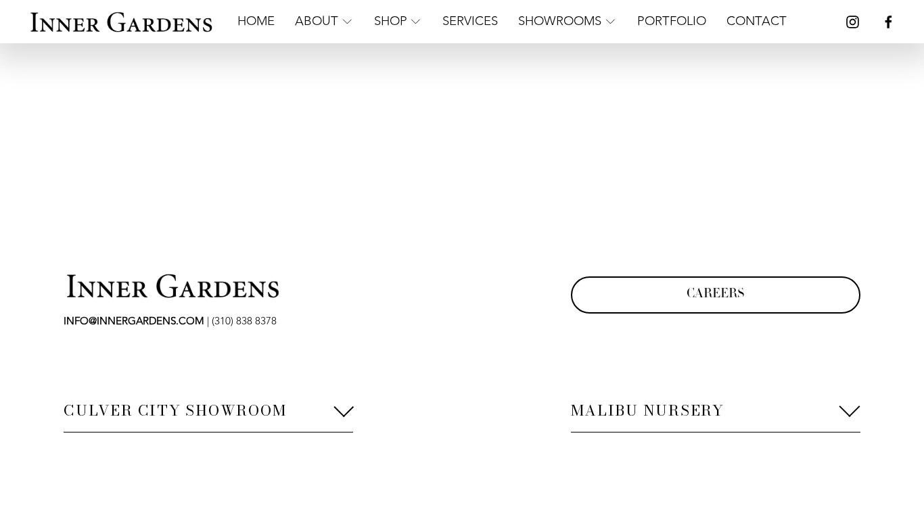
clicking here (261, 169)
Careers (715, 294)
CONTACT (756, 20)
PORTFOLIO (671, 20)
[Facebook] (888, 22)
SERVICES (470, 20)
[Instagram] (852, 22)
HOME (256, 20)
